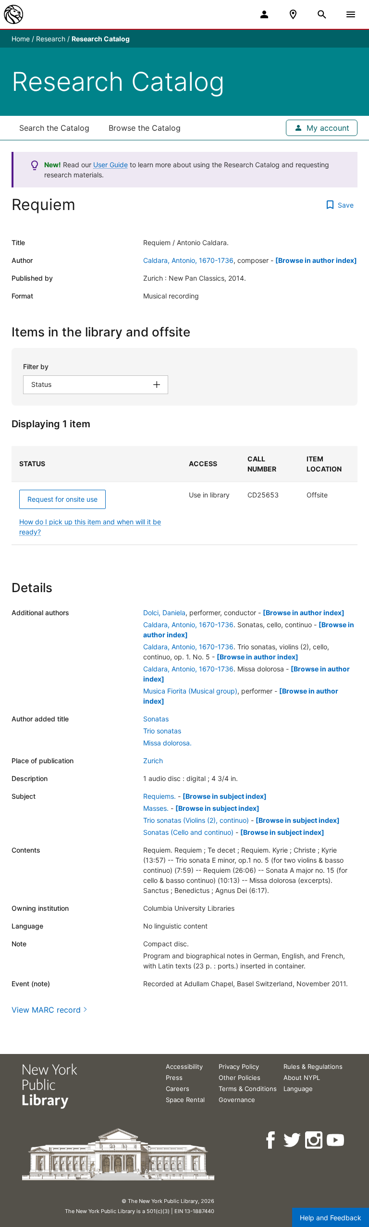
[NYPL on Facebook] (271, 1140)
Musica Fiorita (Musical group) (190, 691)
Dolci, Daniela (164, 612)
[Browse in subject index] (225, 796)
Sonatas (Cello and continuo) (188, 832)
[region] (184, 495)
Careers (177, 1088)
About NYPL (301, 1077)
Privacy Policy (239, 1066)
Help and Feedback (330, 1218)
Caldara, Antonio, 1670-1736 (188, 260)
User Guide (110, 165)
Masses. (156, 808)
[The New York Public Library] (13, 14)
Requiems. (159, 796)
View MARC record (46, 1010)
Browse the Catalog (145, 128)
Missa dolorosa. (167, 743)
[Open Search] (322, 14)
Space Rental (185, 1099)
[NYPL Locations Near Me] (293, 14)
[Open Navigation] (350, 14)
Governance (237, 1099)
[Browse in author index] (316, 260)
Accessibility (184, 1066)
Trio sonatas (162, 731)
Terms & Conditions (248, 1088)
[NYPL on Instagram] (314, 1140)
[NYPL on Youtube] (336, 1140)
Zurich (153, 760)
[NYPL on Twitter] (292, 1140)
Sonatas (156, 719)
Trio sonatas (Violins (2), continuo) (196, 820)
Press (174, 1077)
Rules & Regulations (313, 1066)
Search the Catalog (54, 128)
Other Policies (239, 1077)
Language (298, 1088)
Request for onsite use (62, 499)
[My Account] (264, 14)
